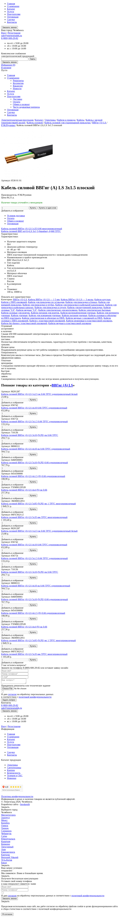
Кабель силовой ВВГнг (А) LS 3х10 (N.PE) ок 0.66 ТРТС (29, 435)
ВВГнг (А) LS (99, 122)
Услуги (10, 11)
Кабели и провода (66, 120)
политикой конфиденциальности (35, 697)
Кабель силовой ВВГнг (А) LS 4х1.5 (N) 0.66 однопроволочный (33, 476)
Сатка (4, 836)
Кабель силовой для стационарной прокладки (67, 122)
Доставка (17, 99)
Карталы (5, 854)
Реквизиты (18, 80)
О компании (13, 6)
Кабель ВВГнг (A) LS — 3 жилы (77, 299)
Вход (3, 33)
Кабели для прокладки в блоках (81, 302)
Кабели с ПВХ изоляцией (14, 302)
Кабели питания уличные (74, 315)
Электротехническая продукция (17, 120)
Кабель (81, 120)
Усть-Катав (6, 860)
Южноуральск (8, 839)
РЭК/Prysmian (8, 125)
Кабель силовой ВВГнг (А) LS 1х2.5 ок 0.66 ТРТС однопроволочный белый (39, 394)
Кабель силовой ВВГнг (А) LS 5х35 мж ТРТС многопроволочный (34, 517)
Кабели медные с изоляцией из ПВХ (84, 318)
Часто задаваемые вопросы (26, 107)
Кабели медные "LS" (26, 310)
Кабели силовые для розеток (15, 313)
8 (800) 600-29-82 (9, 38)
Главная (11, 3)
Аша (3, 849)
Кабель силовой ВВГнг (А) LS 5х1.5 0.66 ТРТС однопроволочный (34, 421)
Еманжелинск (8, 852)
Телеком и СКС (15, 775)
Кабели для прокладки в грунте (50, 307)
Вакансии (18, 86)
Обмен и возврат (21, 104)
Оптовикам (12, 17)
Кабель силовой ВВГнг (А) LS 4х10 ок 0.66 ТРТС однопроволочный (35, 449)
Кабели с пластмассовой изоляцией (47, 320)
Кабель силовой (35, 122)
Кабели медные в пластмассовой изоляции (69, 323)
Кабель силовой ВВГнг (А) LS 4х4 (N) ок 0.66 (24, 490)
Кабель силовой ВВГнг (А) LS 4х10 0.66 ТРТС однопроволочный (34, 408)
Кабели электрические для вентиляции (57, 310)
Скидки (11, 19)
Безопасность (13, 773)
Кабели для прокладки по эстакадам (46, 302)
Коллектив (18, 83)
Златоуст (5, 817)
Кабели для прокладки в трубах (38, 305)
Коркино (5, 844)
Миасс (4, 820)
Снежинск (6, 831)
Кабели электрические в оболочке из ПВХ (43, 318)
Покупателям (13, 14)
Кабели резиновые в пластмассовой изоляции (89, 320)
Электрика (50, 120)
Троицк (5, 828)
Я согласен (7, 914)
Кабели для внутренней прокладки (84, 307)
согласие (12, 694)
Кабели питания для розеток (45, 313)
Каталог (11, 9)
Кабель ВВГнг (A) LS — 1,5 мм (44, 299)
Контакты (12, 22)
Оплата (16, 101)
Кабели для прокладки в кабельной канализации (79, 305)
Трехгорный (7, 846)
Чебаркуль (6, 833)
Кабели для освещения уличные (45, 315)
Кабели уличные (19, 315)
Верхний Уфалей (9, 857)
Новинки (11, 778)
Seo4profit (25, 804)
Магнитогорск (8, 815)
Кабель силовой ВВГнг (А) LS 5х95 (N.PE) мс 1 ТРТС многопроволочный (38, 503)
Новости (17, 88)
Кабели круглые (102, 299)
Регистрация (14, 33)
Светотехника (14, 767)
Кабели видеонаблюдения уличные (78, 313)
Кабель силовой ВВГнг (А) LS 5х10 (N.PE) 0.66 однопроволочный (34, 462)
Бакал (4, 862)
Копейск (5, 823)
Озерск (4, 825)
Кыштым (5, 841)
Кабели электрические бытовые (94, 310)
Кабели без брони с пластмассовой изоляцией (24, 323)
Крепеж (11, 770)
